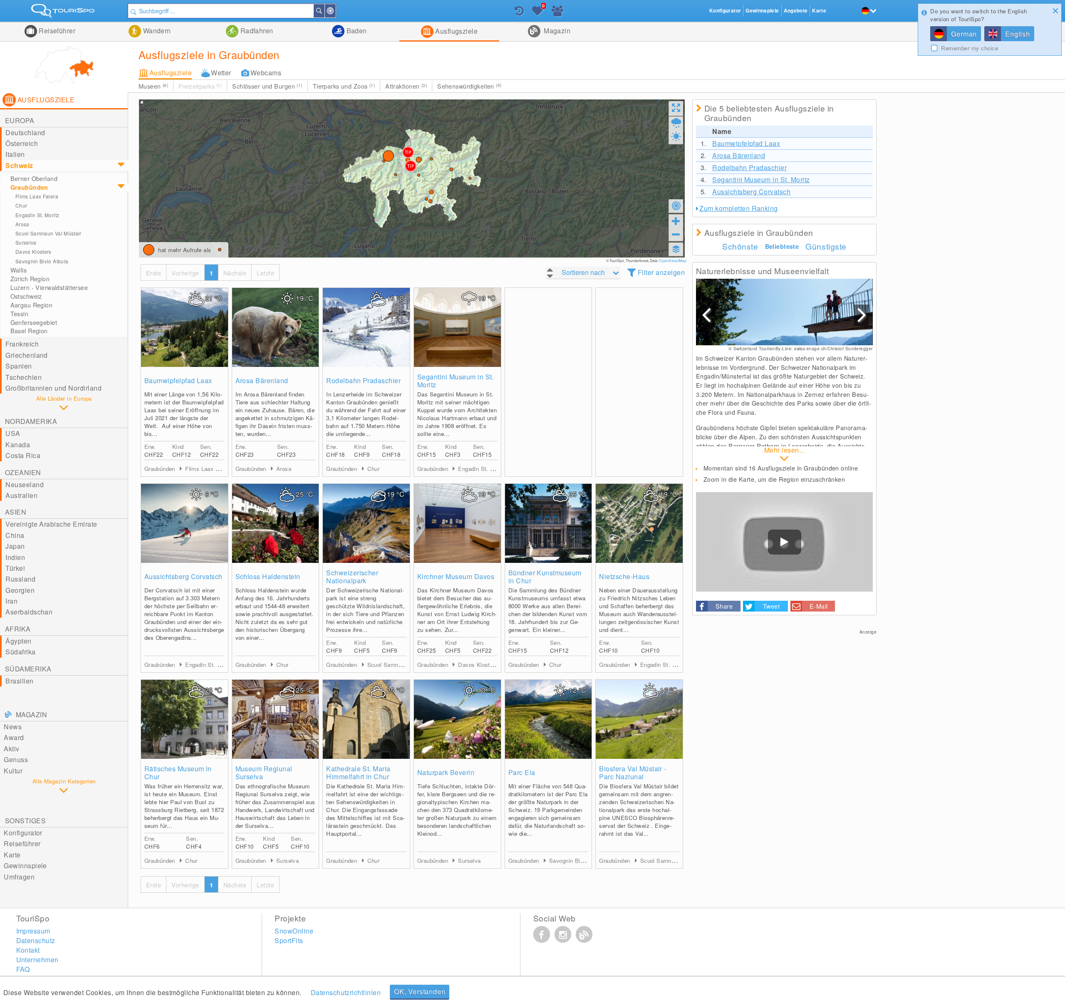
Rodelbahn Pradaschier (363, 380)
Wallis (18, 270)
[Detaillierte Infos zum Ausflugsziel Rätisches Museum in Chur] (184, 719)
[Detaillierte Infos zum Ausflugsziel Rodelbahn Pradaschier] (366, 327)
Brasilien (19, 681)
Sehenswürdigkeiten (469, 86)
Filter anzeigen (661, 272)
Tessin (19, 314)
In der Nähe (335, 10)
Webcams (265, 72)
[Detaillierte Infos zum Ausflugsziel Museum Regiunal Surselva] (275, 719)
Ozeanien (23, 472)
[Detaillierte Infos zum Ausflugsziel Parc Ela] (548, 719)
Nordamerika (31, 421)
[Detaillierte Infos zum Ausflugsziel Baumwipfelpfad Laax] (184, 327)
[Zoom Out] (676, 234)
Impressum (33, 931)
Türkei (15, 568)
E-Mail (819, 606)
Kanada (17, 444)
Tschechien (23, 377)
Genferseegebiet (33, 322)
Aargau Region (31, 305)
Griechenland (26, 355)
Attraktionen (406, 86)
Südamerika (28, 669)
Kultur (13, 770)
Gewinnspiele (25, 865)
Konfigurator (23, 832)
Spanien (18, 366)
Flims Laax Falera (36, 196)
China (14, 535)
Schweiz (19, 165)
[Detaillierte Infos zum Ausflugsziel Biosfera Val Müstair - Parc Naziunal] (639, 719)
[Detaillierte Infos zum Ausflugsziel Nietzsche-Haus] (639, 523)
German (964, 34)
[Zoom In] (676, 221)
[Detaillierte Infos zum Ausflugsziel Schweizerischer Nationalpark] (366, 523)
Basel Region (29, 331)
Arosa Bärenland (261, 380)
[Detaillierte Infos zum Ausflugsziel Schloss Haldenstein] (275, 523)
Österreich (21, 143)
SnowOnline (294, 931)
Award (14, 737)
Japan (15, 546)
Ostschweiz (26, 296)
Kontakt (28, 950)
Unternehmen (37, 959)
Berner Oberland (33, 178)
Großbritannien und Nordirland (53, 388)
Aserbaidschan (28, 612)
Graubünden (29, 187)
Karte (12, 854)
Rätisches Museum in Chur (178, 772)
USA (12, 433)
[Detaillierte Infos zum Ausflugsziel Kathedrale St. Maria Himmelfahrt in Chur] (366, 719)
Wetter (221, 72)
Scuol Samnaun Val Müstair (48, 233)
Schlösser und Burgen (267, 86)
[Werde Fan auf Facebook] (541, 934)
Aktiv (11, 748)
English (1017, 34)
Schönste (740, 246)
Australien (21, 495)
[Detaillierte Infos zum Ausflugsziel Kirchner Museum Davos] (457, 523)
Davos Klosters (33, 251)
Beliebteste (782, 246)
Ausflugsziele (455, 31)
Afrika (18, 629)
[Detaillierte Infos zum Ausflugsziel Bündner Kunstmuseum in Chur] (548, 523)
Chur (21, 205)
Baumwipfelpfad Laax (178, 380)
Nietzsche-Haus (624, 576)
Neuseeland (24, 484)
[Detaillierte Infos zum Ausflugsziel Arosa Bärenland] (275, 327)
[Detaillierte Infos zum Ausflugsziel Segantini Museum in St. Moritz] (457, 327)
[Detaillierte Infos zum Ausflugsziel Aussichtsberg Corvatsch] (184, 523)
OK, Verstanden (419, 991)
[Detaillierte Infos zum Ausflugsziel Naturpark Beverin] (457, 719)
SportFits (289, 940)
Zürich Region (30, 279)
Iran (11, 601)
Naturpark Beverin (445, 772)
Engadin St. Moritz (37, 214)
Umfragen (19, 877)
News (13, 726)
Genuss (16, 759)
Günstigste (826, 246)
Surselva (26, 242)
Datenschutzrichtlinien (346, 992)
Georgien (20, 590)
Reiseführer (56, 30)
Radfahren (255, 30)
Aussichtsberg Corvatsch (183, 576)
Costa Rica (22, 455)
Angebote (796, 10)
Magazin (556, 30)
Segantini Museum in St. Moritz (455, 381)
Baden (355, 30)
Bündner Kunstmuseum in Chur (545, 576)
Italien (15, 154)
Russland (20, 579)
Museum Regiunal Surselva (263, 772)
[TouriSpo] (64, 12)
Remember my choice (969, 48)
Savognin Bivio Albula (41, 261)
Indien (15, 557)
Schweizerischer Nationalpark (352, 576)
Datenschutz (35, 940)
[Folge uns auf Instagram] (563, 934)
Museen (153, 86)
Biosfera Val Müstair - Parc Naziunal (632, 772)
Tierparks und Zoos (344, 86)
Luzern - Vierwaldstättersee (49, 287)
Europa (20, 120)
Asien (15, 512)
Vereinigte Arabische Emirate (51, 524)
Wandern (156, 30)
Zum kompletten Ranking (738, 208)
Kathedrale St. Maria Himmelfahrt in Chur (358, 772)
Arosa (22, 224)
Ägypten (18, 641)
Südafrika (20, 651)
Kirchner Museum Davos (455, 576)
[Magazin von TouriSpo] (584, 934)
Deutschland (25, 132)
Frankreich (22, 344)
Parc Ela (521, 772)
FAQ (23, 969)
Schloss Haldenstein (267, 576)
